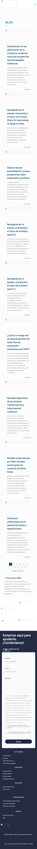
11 (25, 567)
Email (7, 668)
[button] (35, 5)
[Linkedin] (18, 839)
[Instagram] (10, 839)
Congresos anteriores (8, 779)
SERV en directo (7, 776)
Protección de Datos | (17, 844)
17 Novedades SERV (13, 578)
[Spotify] (26, 839)
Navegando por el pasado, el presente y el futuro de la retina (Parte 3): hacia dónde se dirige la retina (18, 117)
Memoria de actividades (9, 763)
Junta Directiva (7, 755)
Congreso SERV (7, 771)
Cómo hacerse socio (8, 760)
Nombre (8, 658)
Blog (4, 818)
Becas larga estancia (8, 786)
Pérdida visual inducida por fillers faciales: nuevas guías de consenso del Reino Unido (18, 465)
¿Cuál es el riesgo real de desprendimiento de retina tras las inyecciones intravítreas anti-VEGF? (18, 342)
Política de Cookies (28, 844)
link (22, 722)
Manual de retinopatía (9, 806)
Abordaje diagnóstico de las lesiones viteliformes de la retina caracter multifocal (17, 405)
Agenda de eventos (8, 815)
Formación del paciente (9, 803)
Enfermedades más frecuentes (11, 801)
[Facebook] (22, 839)
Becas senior (6, 789)
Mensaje (8, 678)
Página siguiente (17, 571)
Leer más (27, 89)
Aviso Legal (7, 844)
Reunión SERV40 (7, 773)
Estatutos (5, 758)
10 (22, 567)
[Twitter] (14, 839)
